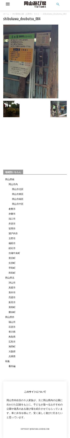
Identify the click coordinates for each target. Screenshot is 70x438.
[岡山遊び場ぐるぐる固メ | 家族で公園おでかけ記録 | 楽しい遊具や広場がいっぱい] (35, 4)
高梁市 (12, 297)
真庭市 (12, 287)
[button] (58, 4)
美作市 (12, 292)
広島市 (12, 341)
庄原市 (12, 326)
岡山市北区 (17, 189)
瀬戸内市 (13, 233)
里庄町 (12, 257)
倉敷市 (12, 208)
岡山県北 (9, 277)
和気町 (12, 272)
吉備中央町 (14, 253)
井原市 (12, 223)
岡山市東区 (17, 194)
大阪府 (12, 351)
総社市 (12, 248)
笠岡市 (12, 228)
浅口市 (12, 218)
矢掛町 (12, 262)
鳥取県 (12, 336)
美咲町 (12, 307)
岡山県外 (9, 317)
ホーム (6, 13)
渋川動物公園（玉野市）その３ (26, 13)
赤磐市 (12, 213)
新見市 (12, 302)
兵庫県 (12, 356)
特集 (7, 361)
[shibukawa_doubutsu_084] (30, 97)
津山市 (12, 282)
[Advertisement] (35, 141)
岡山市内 (13, 184)
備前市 (12, 243)
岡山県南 (9, 179)
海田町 (12, 346)
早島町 (12, 267)
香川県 (12, 331)
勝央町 (12, 312)
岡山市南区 (17, 198)
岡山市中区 (17, 203)
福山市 (12, 321)
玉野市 (12, 238)
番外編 (12, 366)
